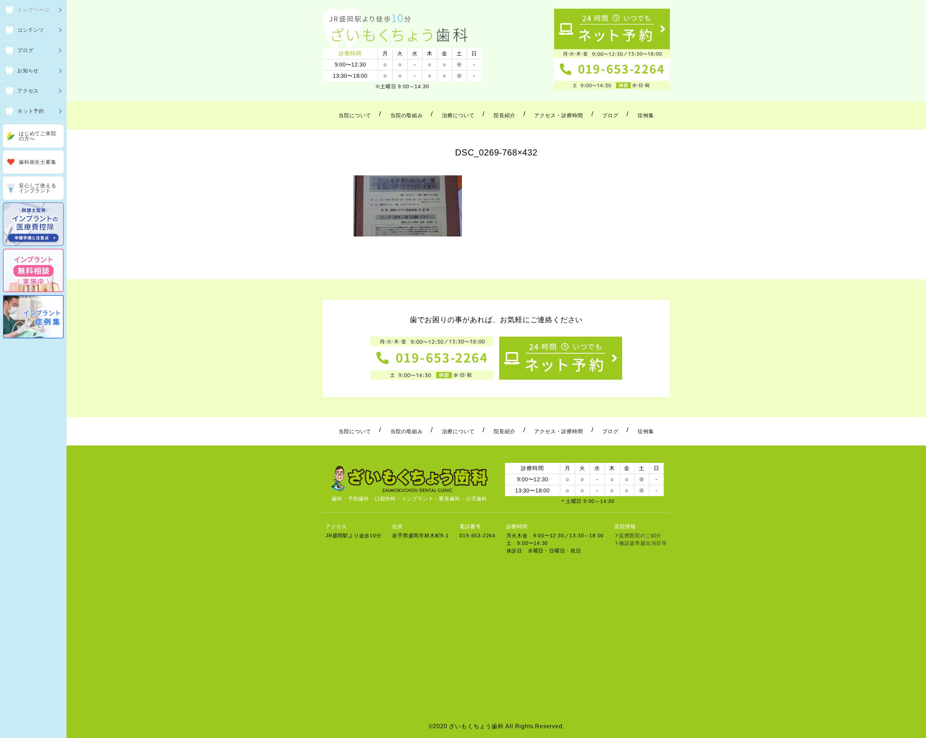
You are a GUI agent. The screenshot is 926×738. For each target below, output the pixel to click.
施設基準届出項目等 (643, 543)
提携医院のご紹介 (640, 535)
